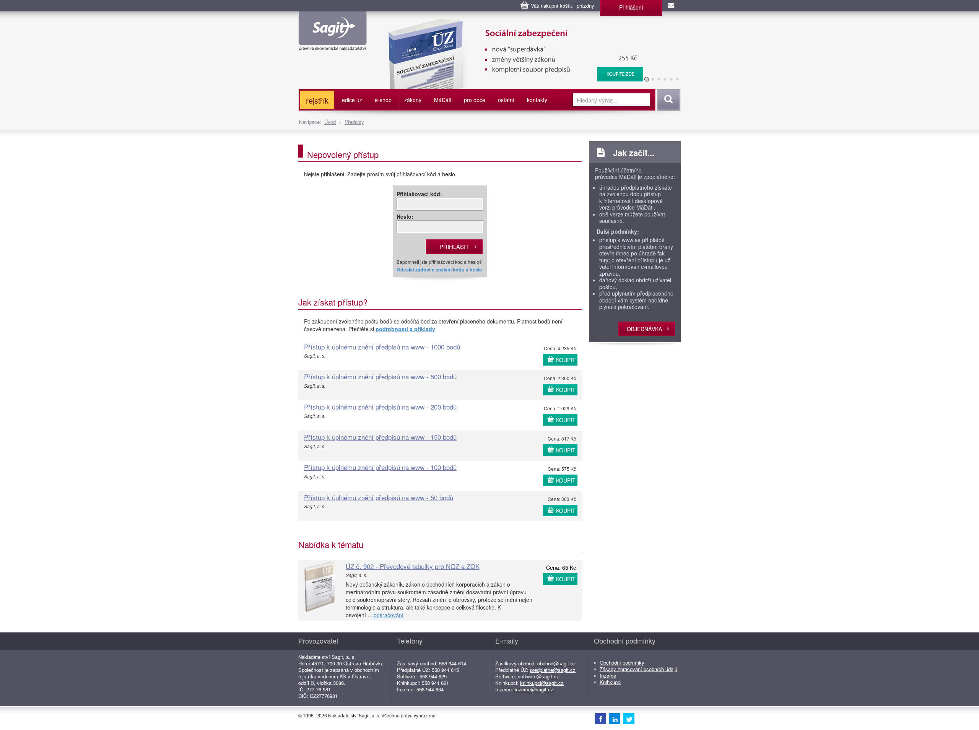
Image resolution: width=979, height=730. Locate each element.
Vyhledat (667, 100)
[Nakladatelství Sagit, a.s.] (332, 44)
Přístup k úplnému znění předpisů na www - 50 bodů (378, 497)
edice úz (352, 100)
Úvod (330, 121)
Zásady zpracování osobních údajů (638, 669)
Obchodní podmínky (622, 662)
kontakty (537, 100)
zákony (412, 100)
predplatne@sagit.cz (553, 669)
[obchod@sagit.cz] (671, 5)
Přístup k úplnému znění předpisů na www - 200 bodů (380, 406)
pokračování (388, 615)
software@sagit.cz (538, 676)
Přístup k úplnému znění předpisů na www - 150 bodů (380, 437)
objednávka (644, 329)
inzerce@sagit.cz (534, 689)
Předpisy (354, 121)
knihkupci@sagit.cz (542, 682)
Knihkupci (610, 682)
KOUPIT (566, 360)
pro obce (474, 100)
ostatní (506, 100)
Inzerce (608, 675)
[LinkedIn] (614, 718)
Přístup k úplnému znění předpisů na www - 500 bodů (380, 376)
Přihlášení (631, 7)
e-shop (383, 100)
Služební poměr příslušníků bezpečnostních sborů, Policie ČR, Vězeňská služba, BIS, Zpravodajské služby (518, 26)
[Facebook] (600, 718)
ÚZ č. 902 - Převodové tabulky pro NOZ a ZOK (413, 566)
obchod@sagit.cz (556, 663)
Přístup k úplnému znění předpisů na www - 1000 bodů (382, 346)
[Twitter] (628, 718)
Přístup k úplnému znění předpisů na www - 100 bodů (380, 467)
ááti (442, 100)
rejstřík (317, 100)
